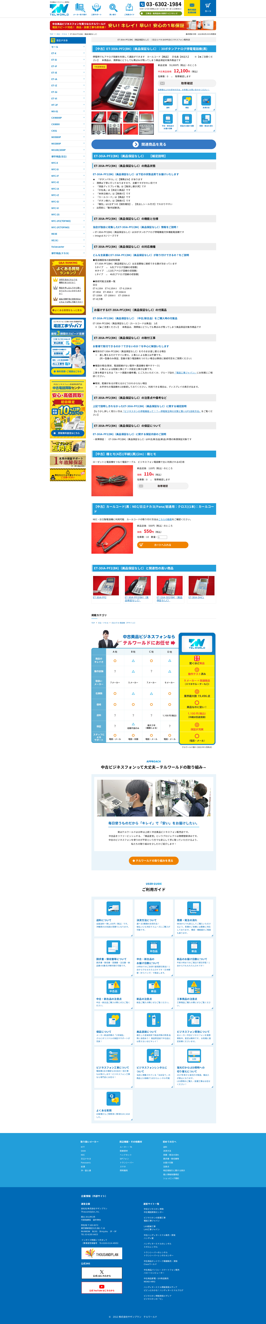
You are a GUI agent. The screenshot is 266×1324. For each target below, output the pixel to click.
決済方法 (167, 1150)
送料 (165, 1146)
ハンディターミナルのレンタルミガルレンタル (157, 1245)
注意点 (166, 1166)
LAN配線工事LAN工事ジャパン (152, 1228)
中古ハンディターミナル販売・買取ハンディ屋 (159, 1236)
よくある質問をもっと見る (68, 310)
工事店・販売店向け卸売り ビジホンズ (161, 13)
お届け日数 (168, 1162)
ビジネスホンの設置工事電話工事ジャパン (155, 1219)
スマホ (123, 1166)
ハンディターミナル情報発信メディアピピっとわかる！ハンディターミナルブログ (163, 1288)
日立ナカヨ (86, 1158)
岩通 (83, 1166)
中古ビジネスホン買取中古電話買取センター (154, 1210)
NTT (83, 1146)
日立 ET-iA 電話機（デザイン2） (124, 623)
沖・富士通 (86, 1170)
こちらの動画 (165, 519)
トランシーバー (127, 1162)
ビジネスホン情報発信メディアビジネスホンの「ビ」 (157, 1297)
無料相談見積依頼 (192, 11)
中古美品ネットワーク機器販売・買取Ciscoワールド (160, 1262)
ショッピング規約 (171, 1178)
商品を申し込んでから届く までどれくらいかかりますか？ (70, 290)
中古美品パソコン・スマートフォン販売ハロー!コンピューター (162, 1271)
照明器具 (124, 1170)
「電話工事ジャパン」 (185, 372)
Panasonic (86, 1162)
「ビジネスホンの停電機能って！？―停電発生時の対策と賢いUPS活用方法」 (161, 411)
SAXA (83, 1150)
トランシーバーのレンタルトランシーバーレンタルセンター (159, 1254)
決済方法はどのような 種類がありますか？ (68, 281)
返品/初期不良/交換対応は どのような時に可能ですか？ (71, 300)
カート (208, 11)
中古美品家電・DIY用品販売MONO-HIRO (156, 1280)
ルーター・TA (126, 1146)
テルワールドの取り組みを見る (154, 860)
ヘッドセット (126, 1154)
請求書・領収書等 (171, 1158)
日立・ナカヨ (62, 34)
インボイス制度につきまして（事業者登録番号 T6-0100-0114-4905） (100, 1241)
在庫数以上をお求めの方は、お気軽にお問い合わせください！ (184, 89)
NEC (83, 1154)
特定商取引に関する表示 (174, 1170)
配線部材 (124, 1150)
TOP (51, 34)
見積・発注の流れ (171, 1154)
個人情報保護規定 (171, 1174)
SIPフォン (124, 1158)
